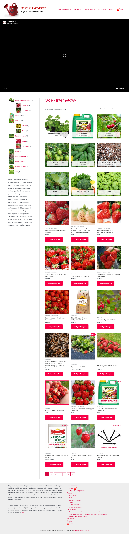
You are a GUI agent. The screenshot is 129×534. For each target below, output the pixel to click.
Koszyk (122, 9)
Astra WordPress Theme (81, 530)
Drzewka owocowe (75, 500)
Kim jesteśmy (102, 9)
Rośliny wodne (73, 498)
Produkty (77, 9)
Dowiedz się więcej (106, 417)
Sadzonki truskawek (75, 505)
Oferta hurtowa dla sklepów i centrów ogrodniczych (84, 512)
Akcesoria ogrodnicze (75, 507)
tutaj (23, 512)
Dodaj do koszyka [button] (54, 239)
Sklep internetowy (63, 9)
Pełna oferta (72, 495)
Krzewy (71, 502)
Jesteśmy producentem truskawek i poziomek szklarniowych (88, 514)
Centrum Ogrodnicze (33, 8)
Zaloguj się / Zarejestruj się (77, 491)
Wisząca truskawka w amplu (78, 516)
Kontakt (111, 9)
